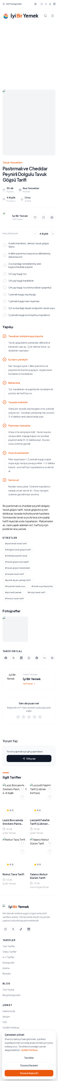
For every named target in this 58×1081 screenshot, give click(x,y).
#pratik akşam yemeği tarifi (18, 580)
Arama (6, 968)
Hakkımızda (9, 1011)
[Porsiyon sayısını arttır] (52, 233)
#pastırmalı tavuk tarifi (16, 543)
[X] (46, 4)
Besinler (7, 973)
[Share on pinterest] (37, 658)
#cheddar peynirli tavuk (16, 556)
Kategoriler (9, 962)
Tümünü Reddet (29, 1065)
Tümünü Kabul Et (29, 1073)
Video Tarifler (10, 951)
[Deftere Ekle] (43, 217)
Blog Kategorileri (11, 995)
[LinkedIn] (54, 4)
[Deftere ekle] (22, 796)
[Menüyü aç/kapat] (52, 16)
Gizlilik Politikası (11, 1027)
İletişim (6, 1016)
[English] (35, 4)
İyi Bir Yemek (32, 679)
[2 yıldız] (23, 717)
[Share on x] (13, 658)
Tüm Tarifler (9, 946)
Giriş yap (31, 758)
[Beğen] (22, 789)
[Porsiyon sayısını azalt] (34, 233)
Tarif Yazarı (28, 683)
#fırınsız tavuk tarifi (14, 598)
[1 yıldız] (18, 717)
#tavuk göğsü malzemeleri (17, 568)
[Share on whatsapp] (29, 658)
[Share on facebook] (6, 658)
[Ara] (45, 16)
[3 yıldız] (29, 717)
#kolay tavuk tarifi (36, 592)
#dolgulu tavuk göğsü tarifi (18, 549)
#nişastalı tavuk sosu (15, 586)
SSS (5, 1022)
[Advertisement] (29, 54)
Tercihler (29, 1057)
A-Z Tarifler (8, 957)
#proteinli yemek (13, 592)
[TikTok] (50, 4)
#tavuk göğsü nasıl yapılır (17, 562)
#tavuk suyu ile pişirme (42, 586)
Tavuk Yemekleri (12, 162)
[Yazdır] (51, 217)
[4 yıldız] (34, 717)
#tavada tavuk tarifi (14, 574)
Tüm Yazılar (8, 989)
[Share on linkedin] (21, 658)
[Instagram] (42, 4)
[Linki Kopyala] (44, 658)
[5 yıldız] (40, 717)
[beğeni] (35, 217)
